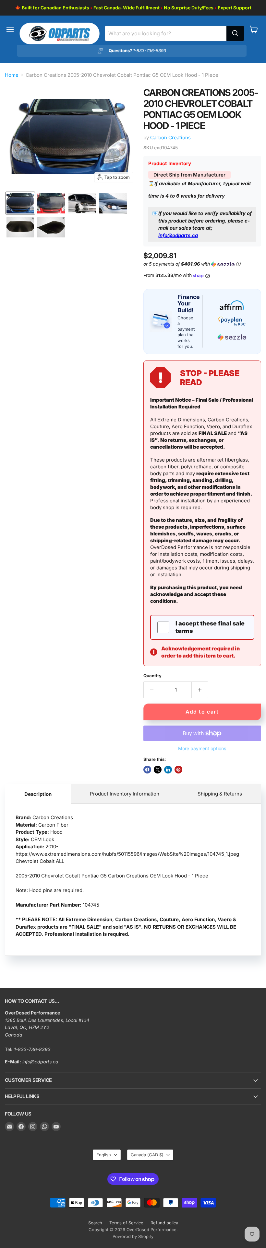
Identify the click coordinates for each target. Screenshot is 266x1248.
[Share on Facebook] (147, 769)
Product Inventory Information (124, 794)
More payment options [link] (202, 748)
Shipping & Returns (220, 794)
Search (95, 1222)
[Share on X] (158, 769)
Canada (147, 1154)
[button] (20, 203)
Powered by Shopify (133, 1236)
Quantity (152, 675)
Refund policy (164, 1222)
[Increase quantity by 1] (200, 689)
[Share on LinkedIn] (168, 769)
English (103, 1154)
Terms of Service (126, 1222)
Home (11, 75)
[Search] (235, 33)
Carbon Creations (170, 137)
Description (38, 794)
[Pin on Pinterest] (178, 769)
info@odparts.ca (178, 235)
